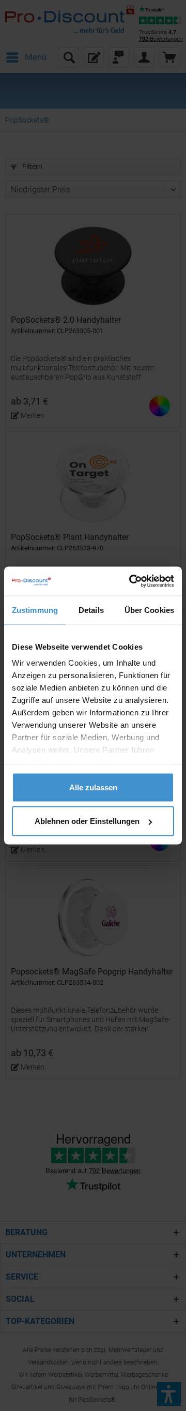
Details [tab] (91, 609)
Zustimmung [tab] (35, 609)
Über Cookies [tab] (149, 609)
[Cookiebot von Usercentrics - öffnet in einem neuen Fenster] (131, 581)
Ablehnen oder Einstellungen (87, 821)
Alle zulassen (93, 787)
